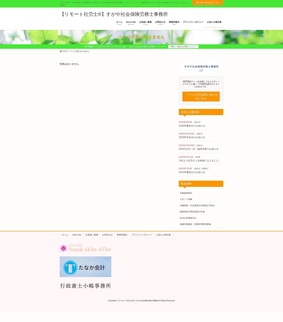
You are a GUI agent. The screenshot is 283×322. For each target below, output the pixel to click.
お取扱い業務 (92, 235)
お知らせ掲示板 (163, 235)
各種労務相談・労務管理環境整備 (195, 224)
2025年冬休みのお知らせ (192, 137)
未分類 (197, 157)
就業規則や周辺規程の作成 (192, 211)
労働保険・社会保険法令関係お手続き (197, 205)
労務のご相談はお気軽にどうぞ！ (183, 47)
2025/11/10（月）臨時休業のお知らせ (199, 149)
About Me (76, 235)
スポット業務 (186, 199)
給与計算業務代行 (188, 218)
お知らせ (197, 122)
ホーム (65, 235)
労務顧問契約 (186, 193)
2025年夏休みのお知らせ (192, 172)
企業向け (205, 168)
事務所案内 (122, 235)
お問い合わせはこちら (209, 2)
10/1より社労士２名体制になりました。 (200, 160)
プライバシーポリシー (141, 235)
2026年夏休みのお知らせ (192, 126)
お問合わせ (107, 235)
